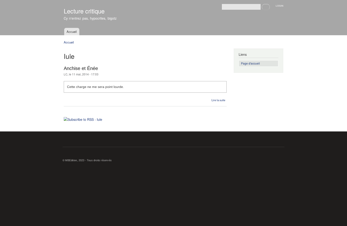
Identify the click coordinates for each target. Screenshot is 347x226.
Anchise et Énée (81, 68)
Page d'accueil (250, 63)
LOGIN (279, 5)
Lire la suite (218, 100)
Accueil (72, 31)
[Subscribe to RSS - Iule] (83, 117)
